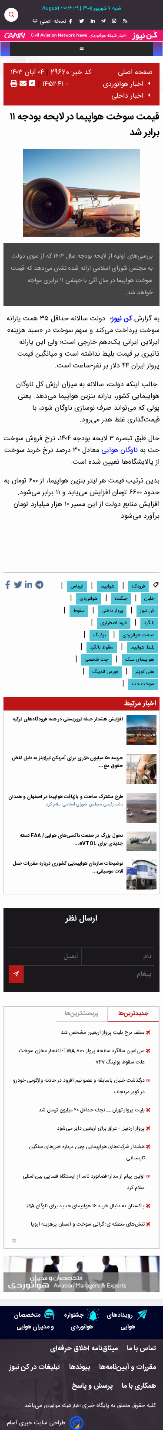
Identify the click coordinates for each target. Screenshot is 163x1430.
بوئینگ (99, 635)
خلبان (149, 599)
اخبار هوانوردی (123, 84)
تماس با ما (141, 1349)
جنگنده (121, 599)
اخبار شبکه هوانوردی (62, 1406)
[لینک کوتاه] (32, 84)
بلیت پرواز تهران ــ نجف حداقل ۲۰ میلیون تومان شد (92, 1110)
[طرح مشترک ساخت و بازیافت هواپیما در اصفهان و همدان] (141, 808)
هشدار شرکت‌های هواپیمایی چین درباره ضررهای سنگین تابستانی (87, 1152)
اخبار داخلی (127, 96)
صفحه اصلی (135, 72)
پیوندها (79, 1367)
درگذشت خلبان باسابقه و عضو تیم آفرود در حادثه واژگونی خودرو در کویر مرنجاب (79, 1086)
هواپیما (107, 587)
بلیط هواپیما (142, 648)
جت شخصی (96, 660)
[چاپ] (13, 84)
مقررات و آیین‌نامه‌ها (127, 1367)
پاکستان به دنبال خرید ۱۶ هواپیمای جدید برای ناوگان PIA (86, 1206)
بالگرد (149, 623)
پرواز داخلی (112, 611)
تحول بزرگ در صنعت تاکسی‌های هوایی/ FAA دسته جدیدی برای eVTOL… (71, 840)
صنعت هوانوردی (138, 635)
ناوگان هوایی (119, 450)
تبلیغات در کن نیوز (34, 1367)
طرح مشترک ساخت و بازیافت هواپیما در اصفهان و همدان (65, 797)
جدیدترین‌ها (133, 1014)
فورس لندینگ (105, 672)
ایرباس (76, 587)
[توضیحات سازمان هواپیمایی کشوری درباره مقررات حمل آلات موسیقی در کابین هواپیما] (141, 874)
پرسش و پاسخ (92, 1386)
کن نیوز (122, 319)
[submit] (16, 974)
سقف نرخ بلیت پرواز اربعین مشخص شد (103, 1032)
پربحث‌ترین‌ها (81, 1014)
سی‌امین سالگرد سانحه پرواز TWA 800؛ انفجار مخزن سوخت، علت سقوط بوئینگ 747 (81, 1056)
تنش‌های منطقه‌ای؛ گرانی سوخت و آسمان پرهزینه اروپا (88, 1224)
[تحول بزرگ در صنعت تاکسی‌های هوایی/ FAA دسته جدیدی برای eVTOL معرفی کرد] (141, 841)
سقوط (79, 611)
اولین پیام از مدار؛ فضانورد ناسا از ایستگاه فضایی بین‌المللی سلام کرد (84, 1182)
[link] (124, 21)
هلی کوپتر (144, 672)
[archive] (14, 1242)
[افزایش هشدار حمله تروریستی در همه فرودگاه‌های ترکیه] (141, 730)
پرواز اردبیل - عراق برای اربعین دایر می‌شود (101, 1128)
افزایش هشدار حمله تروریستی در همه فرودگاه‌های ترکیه (68, 719)
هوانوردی (89, 599)
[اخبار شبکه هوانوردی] (81, 35)
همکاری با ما (139, 1386)
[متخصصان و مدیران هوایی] (81, 1274)
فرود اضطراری (113, 623)
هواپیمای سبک (139, 660)
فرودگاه (138, 587)
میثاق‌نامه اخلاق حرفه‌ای (84, 1349)
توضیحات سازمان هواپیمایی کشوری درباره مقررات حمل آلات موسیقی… (68, 867)
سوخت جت (143, 684)
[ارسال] (22, 84)
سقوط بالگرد (101, 648)
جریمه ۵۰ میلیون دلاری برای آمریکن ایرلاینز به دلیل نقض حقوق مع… (67, 762)
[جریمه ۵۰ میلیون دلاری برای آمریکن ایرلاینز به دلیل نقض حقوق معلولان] (141, 769)
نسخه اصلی (52, 21)
